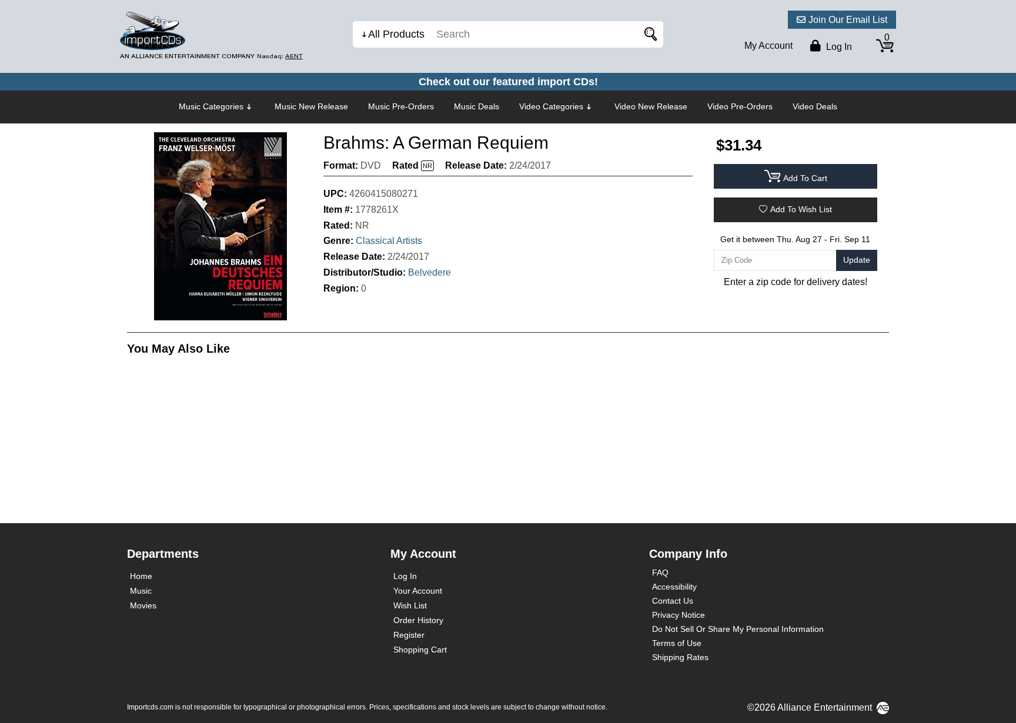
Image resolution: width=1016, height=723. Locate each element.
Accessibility (674, 586)
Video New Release (650, 106)
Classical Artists (389, 241)
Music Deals (476, 106)
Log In (405, 576)
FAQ (660, 572)
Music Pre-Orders (401, 106)
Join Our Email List (847, 20)
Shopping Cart (420, 649)
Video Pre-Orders (740, 106)
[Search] (648, 34)
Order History (418, 620)
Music (141, 590)
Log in (838, 47)
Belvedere (429, 272)
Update (856, 260)
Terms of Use (676, 643)
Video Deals (815, 106)
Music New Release (311, 106)
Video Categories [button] (551, 106)
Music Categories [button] (211, 106)
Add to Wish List (801, 209)
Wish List (410, 605)
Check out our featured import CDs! (508, 82)
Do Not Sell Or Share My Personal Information (738, 629)
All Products (396, 34)
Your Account (417, 590)
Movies (143, 605)
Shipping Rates (680, 657)
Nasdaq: (280, 56)
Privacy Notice (678, 615)
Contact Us (672, 600)
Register (409, 635)
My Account (768, 46)
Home (141, 576)
